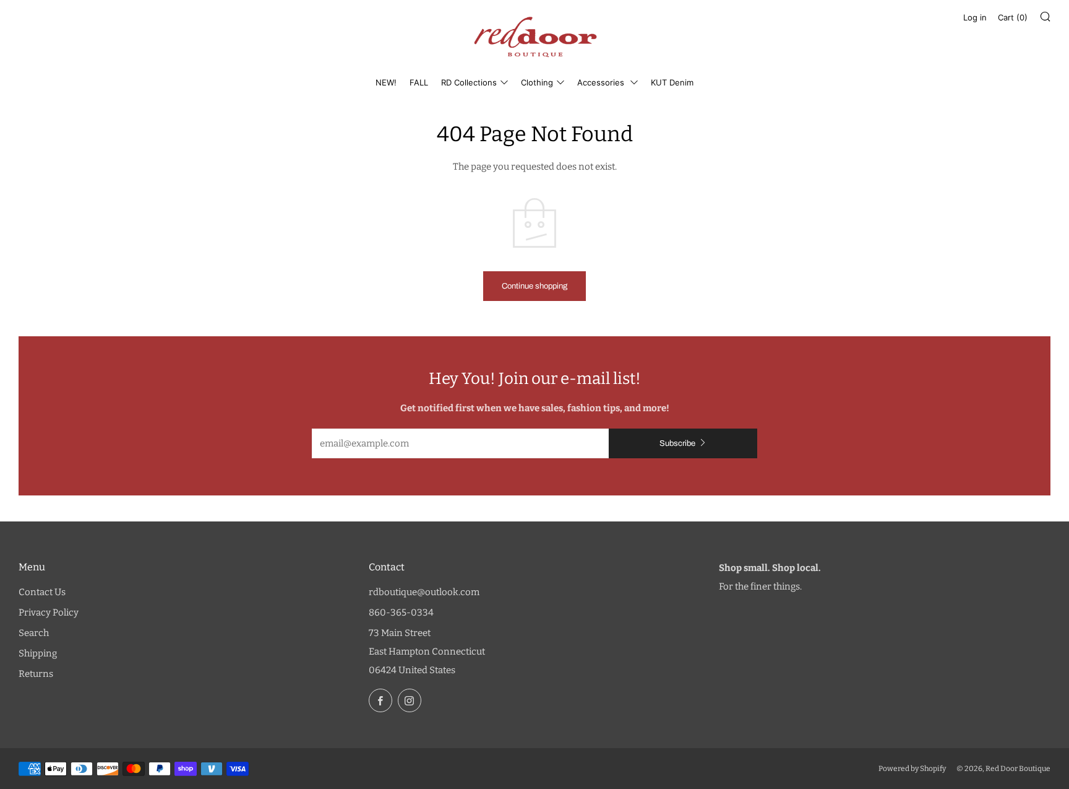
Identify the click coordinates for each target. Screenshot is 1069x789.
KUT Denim (672, 82)
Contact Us (42, 592)
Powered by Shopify (912, 768)
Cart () (1013, 17)
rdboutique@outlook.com (424, 592)
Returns (36, 673)
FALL (419, 82)
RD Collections (469, 82)
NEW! (386, 82)
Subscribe (677, 443)
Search (34, 633)
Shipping (38, 653)
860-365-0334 (401, 612)
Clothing (537, 82)
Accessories (602, 82)
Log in (975, 17)
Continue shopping (534, 286)
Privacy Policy (49, 612)
